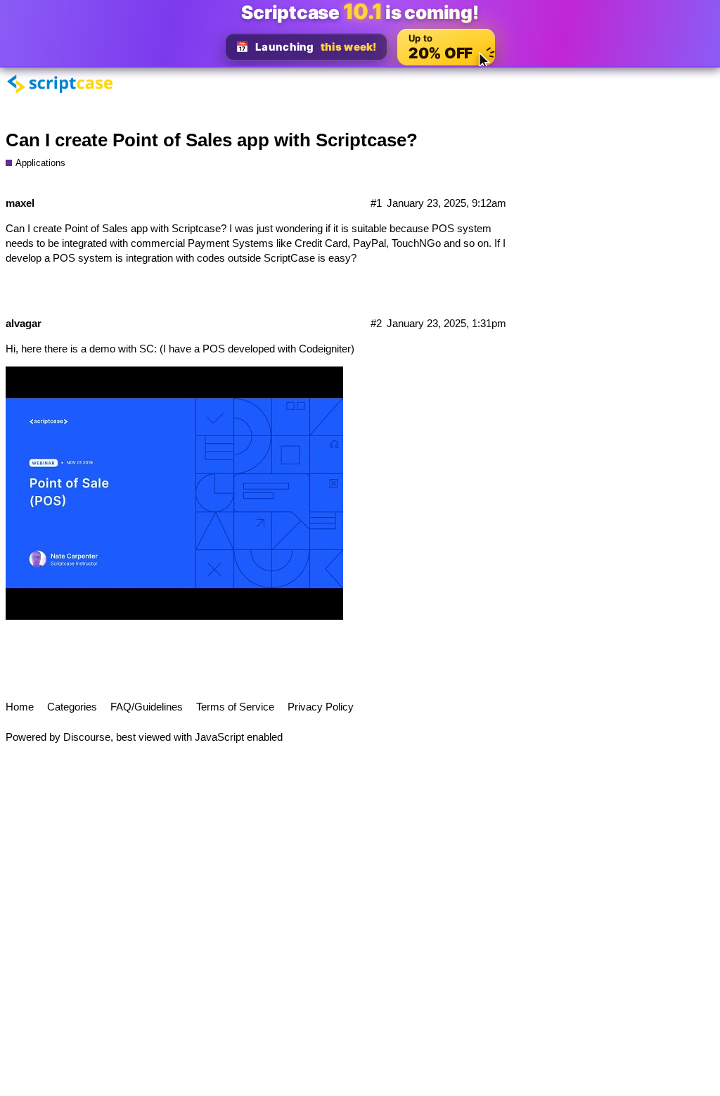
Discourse (86, 737)
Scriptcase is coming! (359, 12)
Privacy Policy (321, 707)
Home (20, 707)
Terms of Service (235, 707)
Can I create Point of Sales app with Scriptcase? (212, 140)
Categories (72, 707)
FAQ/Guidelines (146, 707)
